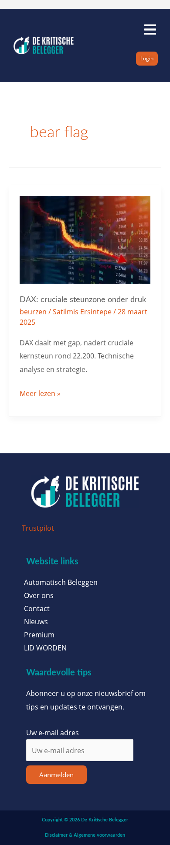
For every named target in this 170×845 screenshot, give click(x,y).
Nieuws (36, 621)
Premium (39, 634)
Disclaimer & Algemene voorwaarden (85, 835)
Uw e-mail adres (52, 732)
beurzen (33, 311)
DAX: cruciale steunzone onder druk (83, 300)
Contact (37, 608)
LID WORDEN (45, 647)
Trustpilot (38, 528)
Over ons (39, 595)
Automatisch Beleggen (61, 582)
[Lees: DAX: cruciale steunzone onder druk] (85, 239)
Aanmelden (56, 774)
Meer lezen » (40, 392)
